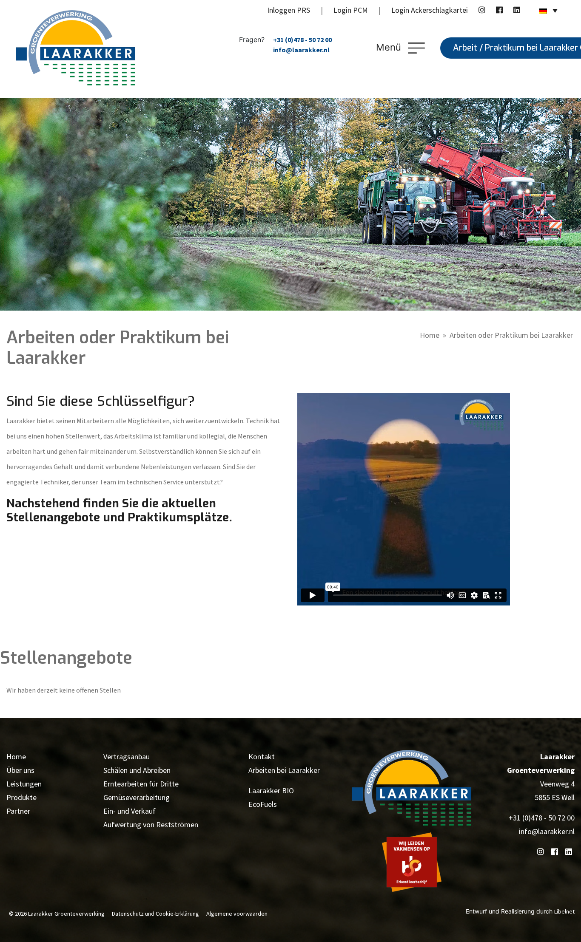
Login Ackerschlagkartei (429, 10)
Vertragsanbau (126, 756)
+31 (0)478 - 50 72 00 (302, 39)
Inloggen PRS (288, 10)
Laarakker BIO (271, 790)
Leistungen (24, 784)
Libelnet (564, 911)
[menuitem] (548, 10)
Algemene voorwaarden (237, 913)
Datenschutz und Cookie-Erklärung (155, 913)
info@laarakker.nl (301, 49)
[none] (548, 10)
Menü (390, 47)
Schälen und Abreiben (137, 770)
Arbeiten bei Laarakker (284, 770)
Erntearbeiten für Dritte (141, 784)
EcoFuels (262, 804)
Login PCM (350, 10)
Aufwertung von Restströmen (150, 824)
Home (429, 335)
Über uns (20, 770)
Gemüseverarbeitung (136, 797)
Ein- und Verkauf (129, 811)
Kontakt (261, 756)
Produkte (21, 797)
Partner (18, 811)
